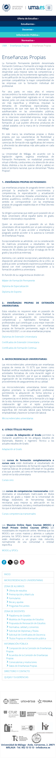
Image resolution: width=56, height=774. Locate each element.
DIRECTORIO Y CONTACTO (17, 671)
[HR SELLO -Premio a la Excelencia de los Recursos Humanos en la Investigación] (45, 727)
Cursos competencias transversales (19, 513)
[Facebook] (4, 561)
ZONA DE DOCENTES (14, 611)
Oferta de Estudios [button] (27, 18)
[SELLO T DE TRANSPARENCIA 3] (11, 727)
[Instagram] (16, 561)
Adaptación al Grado (12, 449)
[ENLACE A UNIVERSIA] (28, 701)
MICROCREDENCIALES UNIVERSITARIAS (23, 580)
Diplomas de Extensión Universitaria (19, 336)
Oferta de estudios (17, 590)
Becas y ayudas (15, 602)
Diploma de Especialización (15, 286)
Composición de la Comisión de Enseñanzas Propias (28, 650)
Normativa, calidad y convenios (23, 627)
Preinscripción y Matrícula (21, 594)
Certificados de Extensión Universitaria (20, 342)
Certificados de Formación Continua (19, 347)
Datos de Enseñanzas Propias (22, 665)
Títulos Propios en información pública (27, 638)
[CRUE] (11, 713)
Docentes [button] (27, 29)
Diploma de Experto (11, 291)
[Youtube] (22, 561)
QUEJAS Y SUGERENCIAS (16, 677)
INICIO (7, 574)
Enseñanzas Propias (19, 45)
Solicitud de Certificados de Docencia (26, 634)
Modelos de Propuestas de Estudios (26, 619)
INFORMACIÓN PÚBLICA (16, 643)
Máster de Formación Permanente (18, 280)
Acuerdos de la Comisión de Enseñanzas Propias (27, 657)
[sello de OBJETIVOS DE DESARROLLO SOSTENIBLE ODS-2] (11, 701)
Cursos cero (7, 480)
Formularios (14, 598)
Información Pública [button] (27, 34)
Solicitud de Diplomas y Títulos (23, 630)
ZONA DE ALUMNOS (14, 586)
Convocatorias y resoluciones (22, 662)
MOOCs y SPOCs (10, 550)
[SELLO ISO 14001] (28, 727)
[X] (10, 561)
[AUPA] (28, 713)
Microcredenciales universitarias (17, 418)
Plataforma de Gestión (19, 615)
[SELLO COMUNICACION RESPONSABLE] (45, 713)
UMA (4, 45)
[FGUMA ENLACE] (45, 701)
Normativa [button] (27, 40)
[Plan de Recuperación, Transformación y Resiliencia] (19, 738)
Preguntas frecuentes (18, 605)
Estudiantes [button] (27, 24)
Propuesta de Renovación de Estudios (26, 623)
